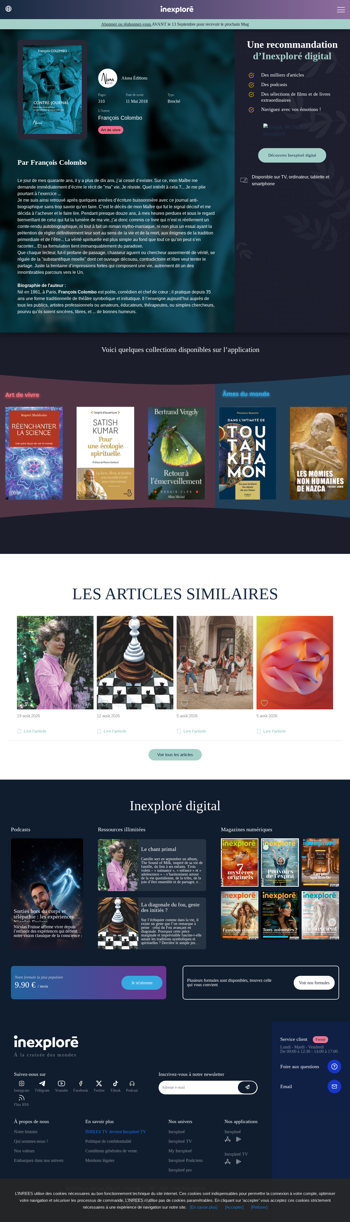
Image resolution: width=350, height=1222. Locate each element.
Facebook (80, 1090)
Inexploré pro (180, 1170)
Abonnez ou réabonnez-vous (126, 24)
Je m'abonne (142, 982)
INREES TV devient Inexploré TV (115, 1131)
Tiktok (115, 1090)
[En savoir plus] (203, 1207)
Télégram (42, 1090)
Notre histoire (25, 1131)
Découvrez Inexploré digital (292, 155)
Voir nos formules (314, 982)
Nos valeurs (24, 1150)
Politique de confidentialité (108, 1141)
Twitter (99, 1090)
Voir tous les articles (175, 754)
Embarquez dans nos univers (38, 1160)
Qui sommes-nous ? (31, 1141)
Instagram (21, 1090)
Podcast (132, 1090)
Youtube (61, 1090)
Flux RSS (21, 1105)
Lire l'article (35, 731)
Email (286, 1086)
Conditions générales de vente (111, 1150)
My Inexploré (180, 1150)
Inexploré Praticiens (185, 1160)
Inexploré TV (180, 1141)
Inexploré (176, 1131)
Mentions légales (99, 1160)
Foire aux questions (299, 1066)
